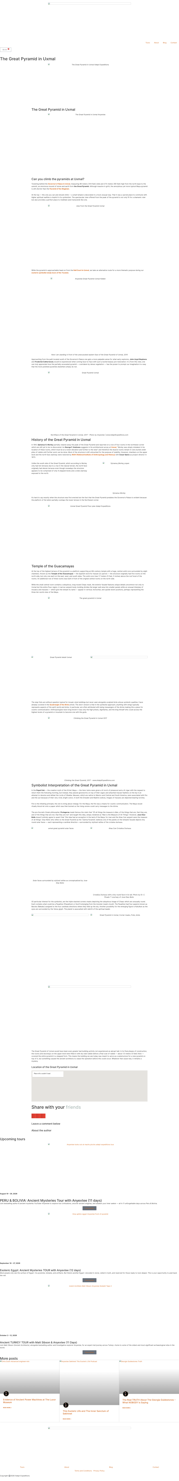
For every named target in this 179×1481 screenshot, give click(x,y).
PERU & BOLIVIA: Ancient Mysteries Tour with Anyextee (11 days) (51, 1200)
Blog (164, 43)
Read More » (7, 1407)
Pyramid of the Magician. (60, 189)
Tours (148, 43)
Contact (174, 43)
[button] (33, 1116)
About (156, 43)
